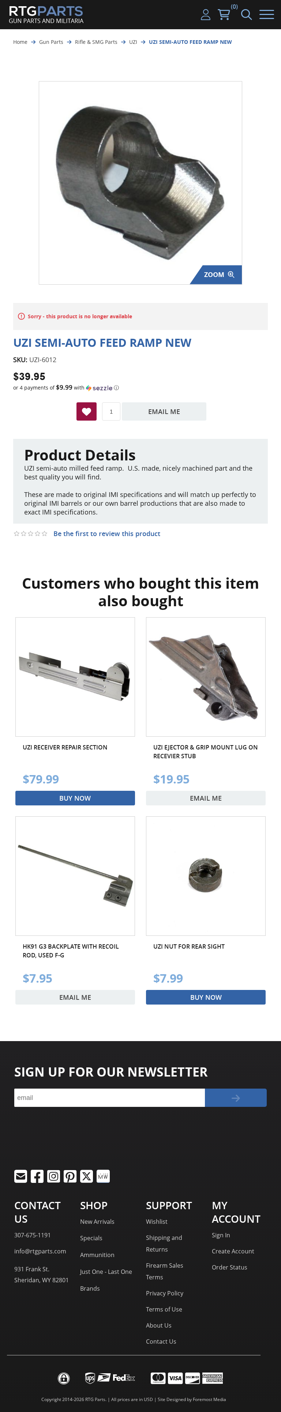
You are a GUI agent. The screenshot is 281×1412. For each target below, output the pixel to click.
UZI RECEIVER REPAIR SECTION (65, 747)
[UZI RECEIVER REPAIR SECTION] (75, 677)
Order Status (229, 1267)
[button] (140, 387)
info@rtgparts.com (40, 1251)
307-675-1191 (32, 1235)
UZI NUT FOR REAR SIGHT (189, 946)
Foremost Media (209, 1399)
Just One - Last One (106, 1272)
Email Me (164, 411)
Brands (90, 1288)
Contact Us (161, 1341)
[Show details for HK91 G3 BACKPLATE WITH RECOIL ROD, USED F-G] (75, 876)
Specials (91, 1238)
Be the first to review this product (106, 533)
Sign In (221, 1235)
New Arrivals (97, 1222)
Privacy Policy (164, 1293)
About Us (159, 1325)
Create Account (233, 1251)
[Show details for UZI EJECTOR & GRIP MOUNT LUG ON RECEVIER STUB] (205, 677)
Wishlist (157, 1222)
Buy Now (75, 798)
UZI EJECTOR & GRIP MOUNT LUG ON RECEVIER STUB (205, 751)
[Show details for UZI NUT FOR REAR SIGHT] (205, 876)
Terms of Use (164, 1309)
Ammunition (97, 1255)
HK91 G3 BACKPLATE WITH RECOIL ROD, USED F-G (71, 950)
